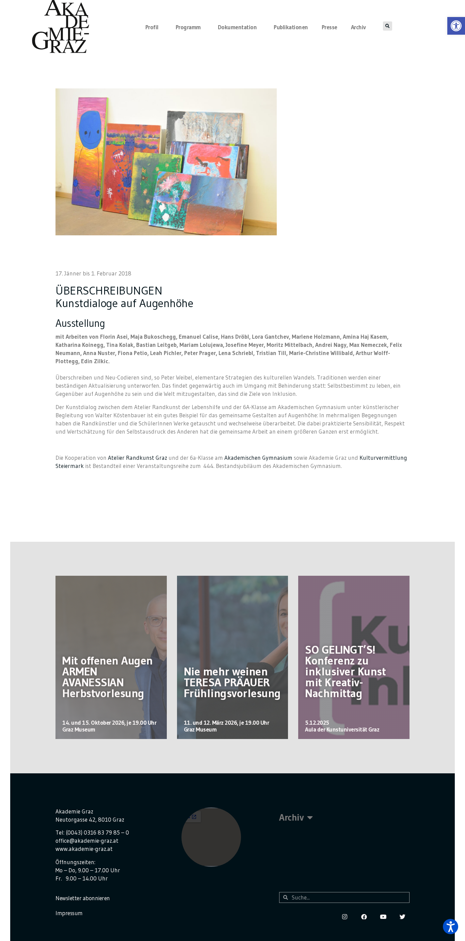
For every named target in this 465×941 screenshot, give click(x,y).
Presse (329, 27)
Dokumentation (237, 27)
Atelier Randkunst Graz (137, 457)
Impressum (69, 913)
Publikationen (291, 27)
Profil (152, 27)
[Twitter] (403, 917)
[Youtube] (383, 917)
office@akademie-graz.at (86, 840)
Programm (188, 27)
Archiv (358, 27)
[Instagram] (345, 917)
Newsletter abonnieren (82, 898)
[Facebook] (364, 917)
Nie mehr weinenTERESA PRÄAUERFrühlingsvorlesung (232, 682)
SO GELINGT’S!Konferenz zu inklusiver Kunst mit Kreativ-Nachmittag (345, 671)
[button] (450, 926)
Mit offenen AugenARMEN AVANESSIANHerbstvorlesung (107, 676)
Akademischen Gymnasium (258, 457)
